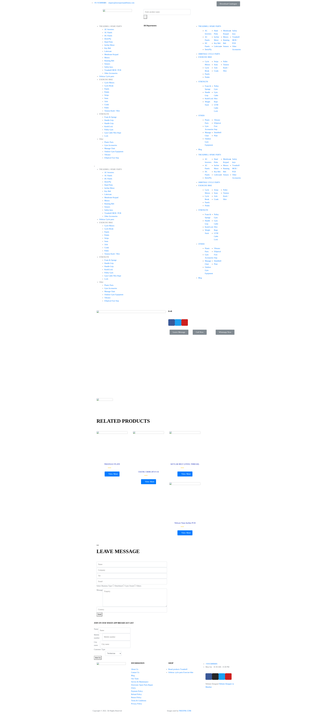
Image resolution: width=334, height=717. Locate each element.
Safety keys (108, 67)
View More (113, 474)
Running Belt (109, 61)
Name (96, 629)
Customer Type (99, 649)
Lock (106, 136)
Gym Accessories (110, 145)
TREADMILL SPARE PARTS (209, 26)
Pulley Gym (108, 130)
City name (96, 643)
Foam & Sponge (110, 117)
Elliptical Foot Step (111, 158)
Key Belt (107, 48)
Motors (107, 58)
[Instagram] (215, 676)
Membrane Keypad (111, 54)
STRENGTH (203, 82)
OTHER (201, 116)
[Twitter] (222, 676)
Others (138, 586)
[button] (228, 3)
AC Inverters (109, 29)
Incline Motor (109, 45)
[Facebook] (208, 676)
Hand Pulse (108, 42)
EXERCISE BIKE (205, 57)
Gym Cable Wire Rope (112, 133)
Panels (106, 89)
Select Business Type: (104, 586)
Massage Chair (109, 148)
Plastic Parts (108, 142)
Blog (200, 149)
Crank (106, 105)
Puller (106, 108)
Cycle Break (108, 86)
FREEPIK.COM (185, 711)
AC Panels (108, 33)
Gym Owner (129, 586)
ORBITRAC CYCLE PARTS (209, 54)
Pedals (106, 92)
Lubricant (108, 51)
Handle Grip (109, 120)
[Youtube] (228, 676)
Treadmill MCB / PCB (112, 70)
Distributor (119, 586)
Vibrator (107, 155)
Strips (106, 95)
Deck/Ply (107, 39)
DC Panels (108, 36)
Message (100, 590)
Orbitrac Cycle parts (106, 76)
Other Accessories (110, 73)
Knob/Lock (108, 127)
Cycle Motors (109, 83)
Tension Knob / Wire (112, 111)
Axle (106, 101)
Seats (106, 98)
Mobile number (97, 636)
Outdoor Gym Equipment (113, 152)
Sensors (107, 64)
